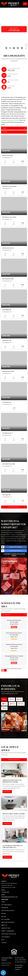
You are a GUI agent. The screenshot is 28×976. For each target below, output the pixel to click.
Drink (12, 699)
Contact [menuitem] (4, 942)
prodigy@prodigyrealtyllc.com (9, 896)
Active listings (11, 85)
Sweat (13, 703)
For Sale (5, 132)
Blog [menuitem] (3, 939)
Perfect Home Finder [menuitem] (7, 931)
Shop (20, 699)
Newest (5, 128)
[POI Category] (6, 48)
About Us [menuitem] (4, 925)
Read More (7, 791)
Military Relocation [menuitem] (7, 910)
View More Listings (14, 507)
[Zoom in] (26, 45)
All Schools (6, 614)
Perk (5, 703)
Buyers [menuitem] (3, 913)
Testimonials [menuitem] (5, 937)
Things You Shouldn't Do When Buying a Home (12, 781)
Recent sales (12, 74)
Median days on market (13, 79)
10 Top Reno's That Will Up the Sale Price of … (13, 846)
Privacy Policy (19, 965)
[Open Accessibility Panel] (3, 972)
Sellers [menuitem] (3, 916)
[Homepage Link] (10, 3)
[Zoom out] (26, 47)
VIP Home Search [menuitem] (6, 904)
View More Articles (14, 759)
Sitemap (17, 969)
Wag (5, 708)
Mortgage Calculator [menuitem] (8, 934)
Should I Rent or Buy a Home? (14, 814)
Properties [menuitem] (4, 907)
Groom (21, 703)
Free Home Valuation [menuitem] (7, 922)
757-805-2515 (5, 892)
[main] (14, 438)
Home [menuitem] (3, 902)
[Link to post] (14, 770)
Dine (5, 699)
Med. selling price (13, 68)
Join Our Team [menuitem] (5, 928)
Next (25, 722)
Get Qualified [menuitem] (5, 919)
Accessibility (18, 967)
